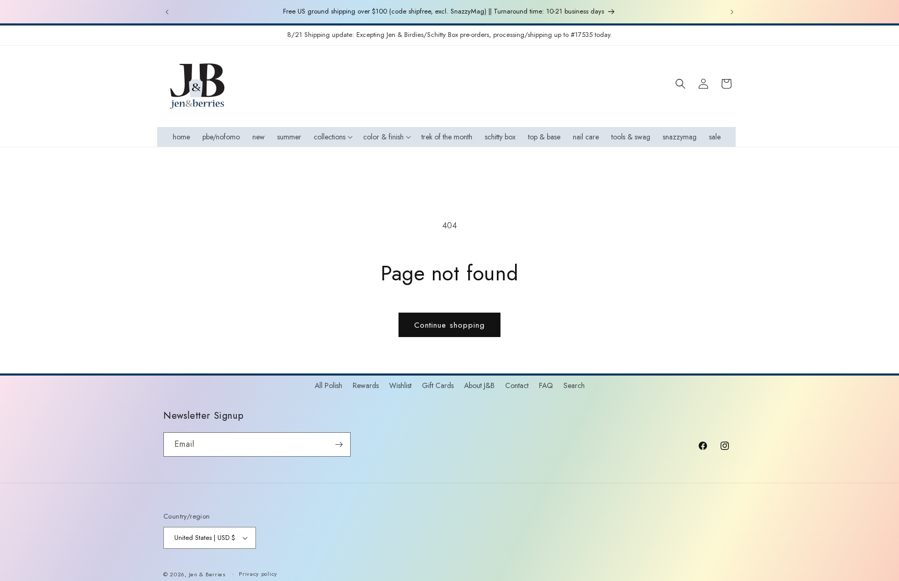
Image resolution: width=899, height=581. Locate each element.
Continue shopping (449, 325)
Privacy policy (258, 574)
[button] (332, 137)
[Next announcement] (732, 12)
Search (574, 385)
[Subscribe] (338, 444)
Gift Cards (438, 385)
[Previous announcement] (167, 12)
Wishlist (400, 385)
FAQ (546, 385)
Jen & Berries (207, 574)
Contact (517, 385)
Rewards (366, 385)
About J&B (479, 385)
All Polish (328, 385)
